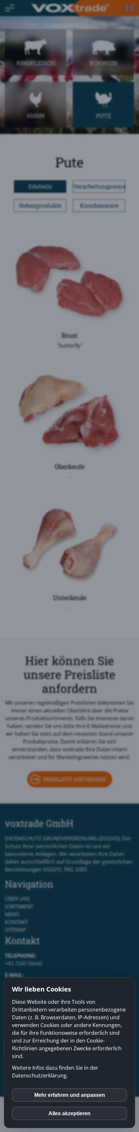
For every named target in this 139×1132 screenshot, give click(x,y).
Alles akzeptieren (69, 1113)
